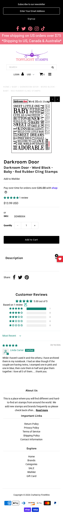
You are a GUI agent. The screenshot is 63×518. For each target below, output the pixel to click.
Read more (42, 410)
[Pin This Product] (27, 277)
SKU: (6, 216)
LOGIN (16, 74)
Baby (15, 87)
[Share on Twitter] (20, 277)
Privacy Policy (31, 427)
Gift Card (31, 476)
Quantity (8, 225)
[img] (10, 345)
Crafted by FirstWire (40, 495)
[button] (11, 197)
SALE (31, 468)
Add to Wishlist (12, 178)
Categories (31, 464)
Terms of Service (31, 431)
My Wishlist (60, 259)
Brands (31, 460)
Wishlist (31, 472)
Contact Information (31, 439)
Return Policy (31, 423)
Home (6, 87)
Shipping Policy (31, 435)
